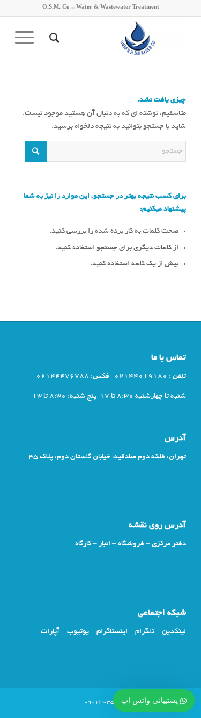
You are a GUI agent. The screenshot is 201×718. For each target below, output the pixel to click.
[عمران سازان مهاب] (117, 38)
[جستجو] (53, 38)
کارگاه (83, 544)
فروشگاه (131, 544)
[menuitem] (53, 38)
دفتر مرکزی (169, 544)
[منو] (28, 38)
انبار (104, 544)
